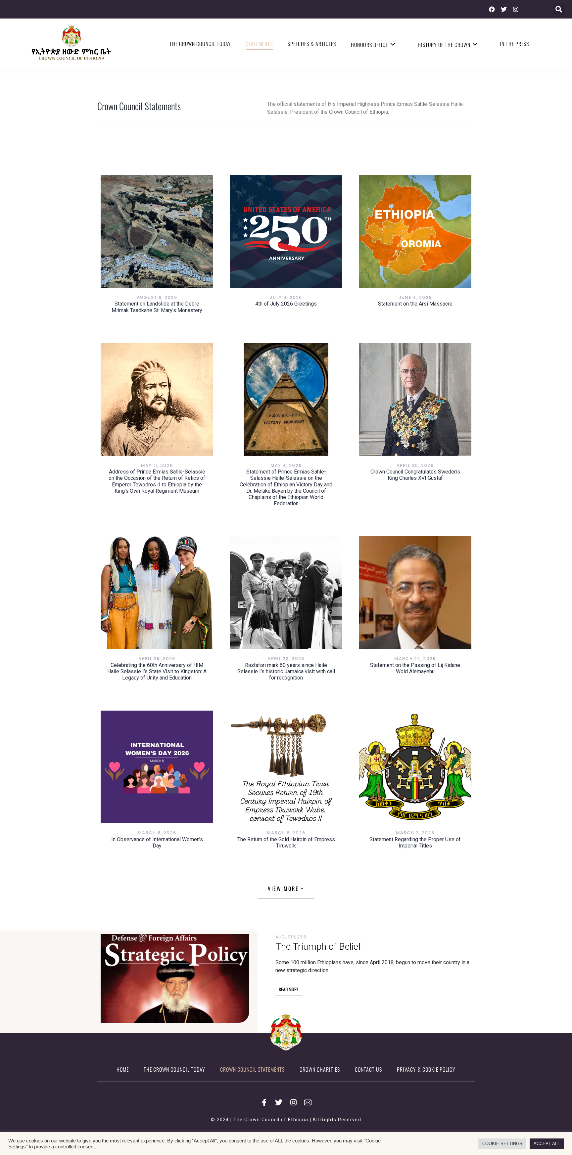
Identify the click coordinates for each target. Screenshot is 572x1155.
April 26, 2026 (156, 658)
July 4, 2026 (286, 297)
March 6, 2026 (286, 833)
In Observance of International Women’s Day (157, 842)
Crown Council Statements (252, 1069)
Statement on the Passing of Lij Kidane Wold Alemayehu (415, 668)
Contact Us (368, 1069)
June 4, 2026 (415, 297)
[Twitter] (504, 9)
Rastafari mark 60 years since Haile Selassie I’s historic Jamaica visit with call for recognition (286, 671)
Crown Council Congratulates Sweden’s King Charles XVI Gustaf (415, 475)
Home (123, 1069)
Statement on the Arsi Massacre (415, 304)
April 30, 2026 (415, 465)
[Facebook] (492, 9)
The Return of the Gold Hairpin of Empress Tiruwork (286, 842)
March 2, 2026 (415, 833)
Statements (259, 44)
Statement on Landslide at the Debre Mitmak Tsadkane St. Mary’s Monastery (157, 307)
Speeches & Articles (312, 44)
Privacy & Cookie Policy (426, 1069)
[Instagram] (516, 9)
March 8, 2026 (157, 833)
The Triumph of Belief (318, 946)
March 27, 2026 (415, 658)
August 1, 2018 (290, 937)
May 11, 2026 (157, 465)
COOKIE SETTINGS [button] (502, 1143)
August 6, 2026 (157, 297)
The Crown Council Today (200, 44)
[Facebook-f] (264, 1102)
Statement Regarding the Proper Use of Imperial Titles (415, 842)
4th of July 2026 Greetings (286, 304)
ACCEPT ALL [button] (547, 1143)
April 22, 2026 (285, 658)
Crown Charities (320, 1069)
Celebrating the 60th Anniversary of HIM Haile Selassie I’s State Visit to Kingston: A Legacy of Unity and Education (157, 671)
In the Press (514, 44)
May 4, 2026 (286, 465)
